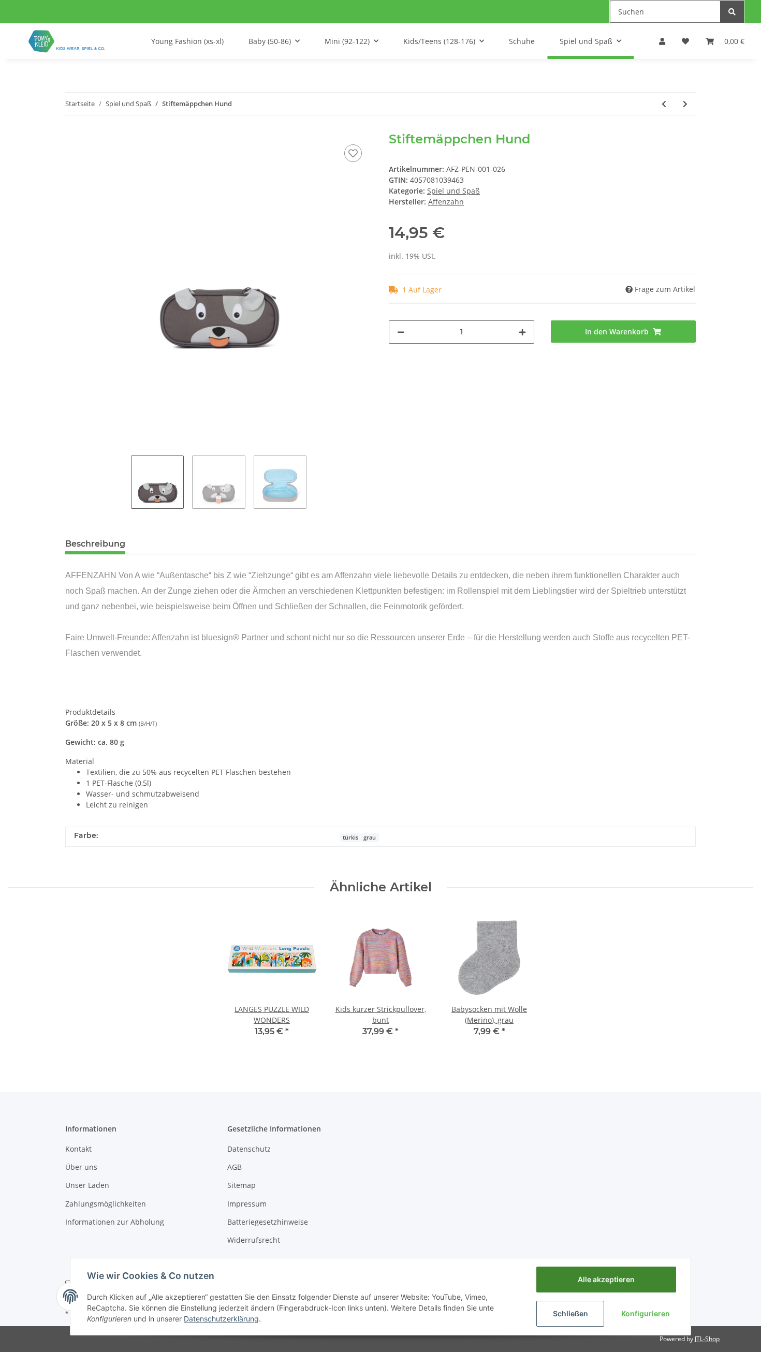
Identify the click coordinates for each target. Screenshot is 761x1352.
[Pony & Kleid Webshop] (67, 41)
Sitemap (241, 1185)
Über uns (81, 1167)
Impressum (247, 1204)
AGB (234, 1167)
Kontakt (78, 1149)
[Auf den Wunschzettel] (353, 153)
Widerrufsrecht (253, 1240)
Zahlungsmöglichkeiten (105, 1204)
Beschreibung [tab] (95, 544)
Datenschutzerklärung (221, 1318)
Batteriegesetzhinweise (267, 1222)
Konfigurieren (645, 1313)
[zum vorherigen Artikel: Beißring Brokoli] (664, 104)
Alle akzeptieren (606, 1279)
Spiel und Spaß (453, 191)
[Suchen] (732, 12)
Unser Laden (87, 1185)
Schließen (570, 1313)
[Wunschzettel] (685, 41)
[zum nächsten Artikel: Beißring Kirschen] (685, 104)
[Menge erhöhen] (522, 332)
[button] (662, 41)
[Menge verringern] (400, 332)
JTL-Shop (707, 1338)
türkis (350, 837)
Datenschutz (249, 1149)
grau (369, 837)
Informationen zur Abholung (114, 1222)
